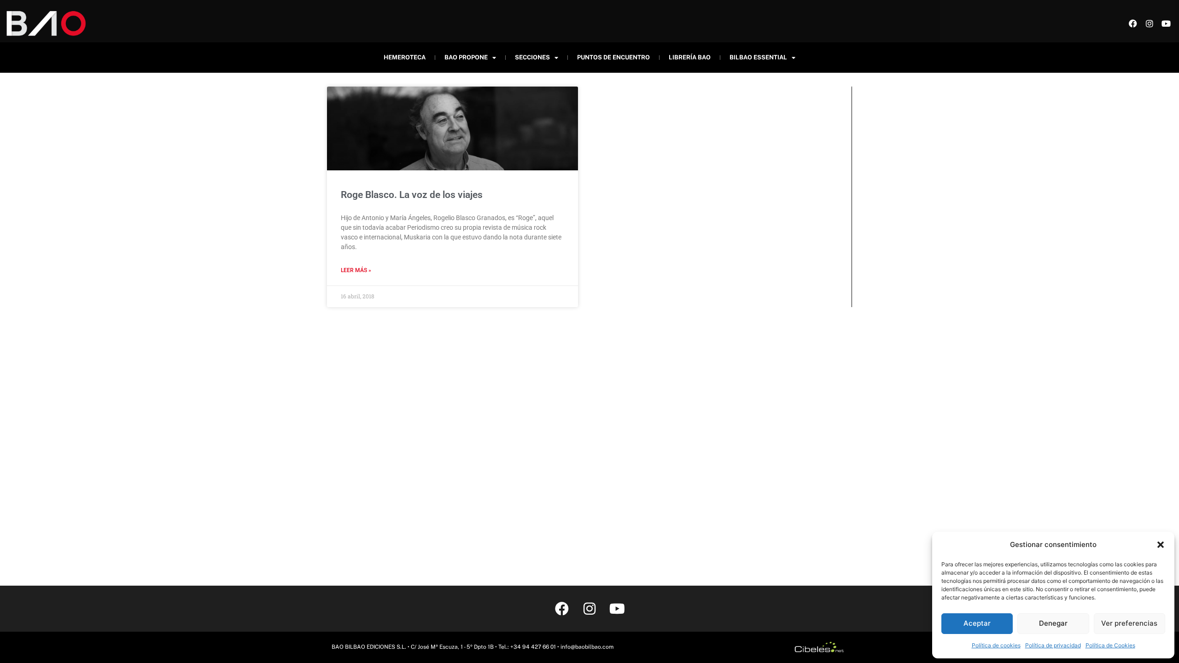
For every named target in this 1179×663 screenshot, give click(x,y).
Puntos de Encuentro (613, 57)
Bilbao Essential (758, 57)
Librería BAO (690, 57)
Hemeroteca (405, 57)
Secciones (532, 57)
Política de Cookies (1110, 645)
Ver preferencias (1129, 623)
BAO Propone (466, 57)
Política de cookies (996, 645)
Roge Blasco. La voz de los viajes (412, 194)
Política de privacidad (1053, 645)
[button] (1160, 544)
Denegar (1053, 623)
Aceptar (977, 623)
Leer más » (356, 270)
